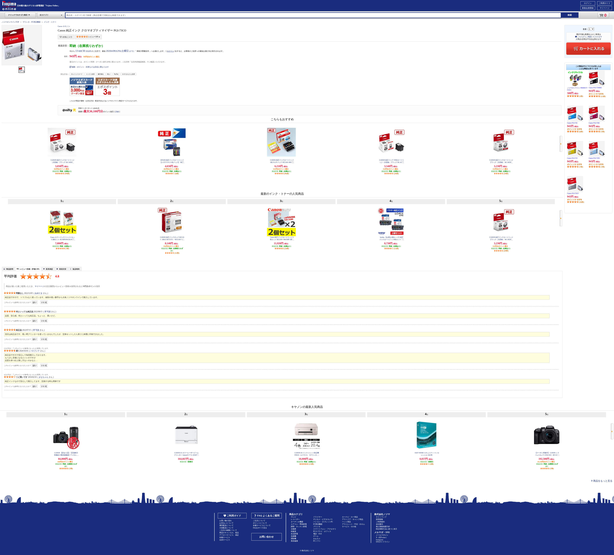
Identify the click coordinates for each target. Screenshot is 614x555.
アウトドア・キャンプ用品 (352, 519)
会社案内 (379, 524)
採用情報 (379, 519)
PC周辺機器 (317, 524)
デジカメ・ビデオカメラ (323, 519)
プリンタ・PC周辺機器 (31, 22)
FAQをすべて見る (260, 528)
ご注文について (259, 521)
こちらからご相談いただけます (589, 37)
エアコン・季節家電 (299, 524)
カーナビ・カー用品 (350, 517)
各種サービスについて (262, 525)
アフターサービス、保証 (229, 535)
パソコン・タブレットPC (323, 522)
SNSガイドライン (383, 542)
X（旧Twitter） (382, 537)
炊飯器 (293, 531)
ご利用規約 (380, 522)
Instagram (379, 540)
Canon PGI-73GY (573, 193)
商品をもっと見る (602, 481)
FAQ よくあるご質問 (268, 515)
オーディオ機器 (297, 522)
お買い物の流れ (225, 521)
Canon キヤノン (64, 26)
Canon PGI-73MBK (595, 88)
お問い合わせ (266, 536)
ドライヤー (317, 517)
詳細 (117, 112)
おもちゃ (316, 538)
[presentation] (8, 268)
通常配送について (226, 525)
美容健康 (294, 541)
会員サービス (224, 540)
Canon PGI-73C (572, 123)
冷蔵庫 (293, 529)
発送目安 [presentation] (62, 269)
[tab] (8, 269)
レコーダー (295, 519)
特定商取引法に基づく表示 (386, 529)
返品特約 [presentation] (76, 269)
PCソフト (317, 541)
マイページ (604, 8)
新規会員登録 (588, 8)
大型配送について (226, 528)
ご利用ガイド (604, 3)
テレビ (293, 517)
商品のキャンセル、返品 (229, 533)
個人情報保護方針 (383, 526)
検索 (570, 15)
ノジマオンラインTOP (10, 22)
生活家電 (294, 534)
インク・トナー (50, 22)
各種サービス (224, 537)
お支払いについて (226, 523)
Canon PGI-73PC (594, 158)
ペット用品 (346, 522)
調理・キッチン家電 (299, 526)
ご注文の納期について (228, 530)
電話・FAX (317, 534)
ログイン (588, 3)
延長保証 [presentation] (49, 269)
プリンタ (316, 526)
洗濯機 (293, 536)
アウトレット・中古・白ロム (353, 524)
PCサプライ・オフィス (322, 531)
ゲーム (316, 536)
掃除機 (293, 538)
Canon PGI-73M (594, 123)
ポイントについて (260, 523)
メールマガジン (382, 535)
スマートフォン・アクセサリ (324, 529)
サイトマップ (381, 517)
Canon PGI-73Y (572, 158)
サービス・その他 (349, 526)
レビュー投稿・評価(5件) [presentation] (29, 269)
